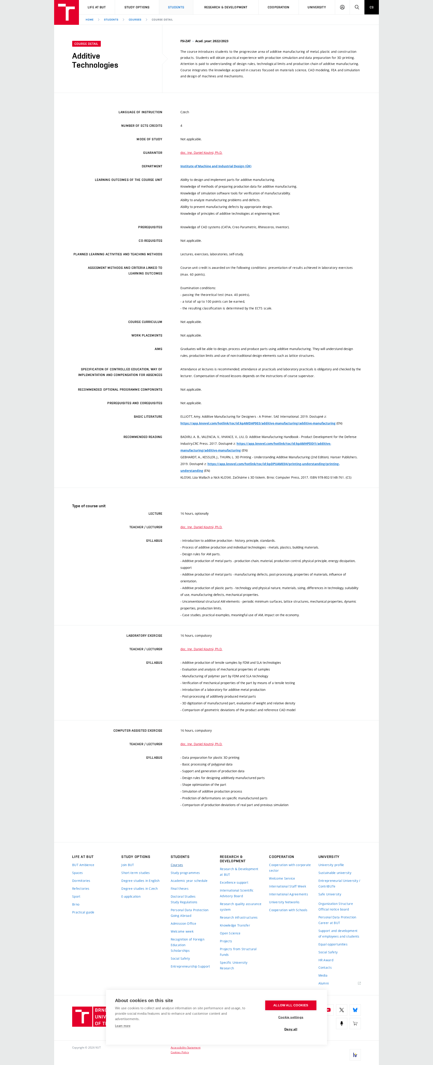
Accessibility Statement (186, 1047)
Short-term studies (135, 873)
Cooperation (278, 7)
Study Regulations (184, 902)
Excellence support (234, 882)
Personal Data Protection (190, 910)
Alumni (323, 983)
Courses (135, 19)
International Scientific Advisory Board (237, 893)
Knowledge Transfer (235, 925)
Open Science (230, 933)
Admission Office (183, 923)
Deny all (290, 1029)
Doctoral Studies (183, 896)
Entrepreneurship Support (190, 966)
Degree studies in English (140, 880)
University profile (331, 865)
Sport (76, 896)
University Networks (284, 902)
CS (372, 7)
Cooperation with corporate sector (290, 868)
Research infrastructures (239, 917)
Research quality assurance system (240, 907)
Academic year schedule (189, 880)
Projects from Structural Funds (238, 952)
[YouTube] (328, 1010)
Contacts (325, 967)
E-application (130, 896)
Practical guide (83, 912)
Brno (75, 904)
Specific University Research (233, 965)
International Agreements (288, 894)
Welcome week (182, 931)
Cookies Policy (180, 1052)
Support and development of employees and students (338, 933)
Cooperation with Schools (288, 910)
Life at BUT (97, 7)
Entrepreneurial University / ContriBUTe (339, 883)
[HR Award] (355, 1054)
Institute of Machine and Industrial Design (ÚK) (215, 166)
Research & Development (226, 7)
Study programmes (185, 873)
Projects (226, 941)
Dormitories (81, 880)
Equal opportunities (333, 944)
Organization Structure (335, 903)
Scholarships (180, 950)
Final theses (180, 888)
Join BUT (127, 865)
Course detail (162, 19)
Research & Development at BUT (239, 872)
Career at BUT (329, 923)
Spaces (77, 873)
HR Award (325, 960)
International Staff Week (287, 886)
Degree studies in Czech (139, 888)
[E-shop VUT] (355, 1023)
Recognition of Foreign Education (187, 942)
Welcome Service (282, 878)
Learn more (122, 1026)
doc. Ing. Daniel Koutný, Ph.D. (201, 152)
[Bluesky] (355, 1010)
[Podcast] (341, 1023)
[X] (341, 1010)
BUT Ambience (83, 865)
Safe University (329, 894)
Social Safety (180, 958)
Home (90, 19)
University (317, 7)
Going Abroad (181, 915)
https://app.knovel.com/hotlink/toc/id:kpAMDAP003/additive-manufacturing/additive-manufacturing (258, 423)
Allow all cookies (290, 1005)
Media (322, 975)
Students (176, 7)
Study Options (137, 7)
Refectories (80, 888)
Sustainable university (334, 873)
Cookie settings (290, 1017)
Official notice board (333, 909)
